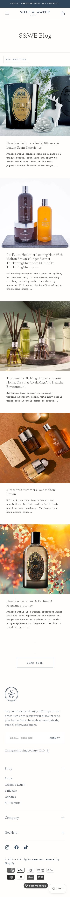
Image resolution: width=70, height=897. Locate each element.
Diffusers (11, 790)
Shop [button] (8, 769)
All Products (12, 803)
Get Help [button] (11, 833)
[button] (7, 13)
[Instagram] (7, 847)
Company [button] (12, 818)
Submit (55, 738)
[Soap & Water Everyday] (13, 694)
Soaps (9, 778)
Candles (10, 797)
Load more (35, 663)
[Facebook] (16, 847)
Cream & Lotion (15, 784)
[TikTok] (26, 847)
